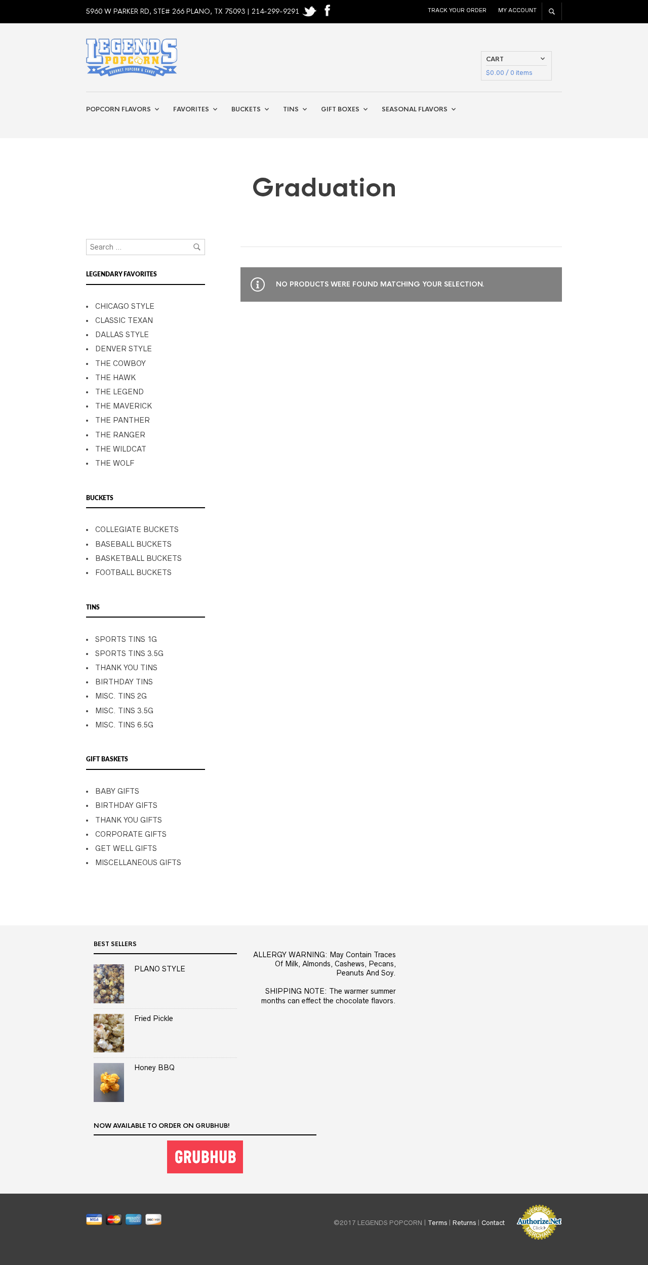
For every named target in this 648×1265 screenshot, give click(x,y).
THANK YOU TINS (126, 668)
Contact (493, 1222)
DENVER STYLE (123, 349)
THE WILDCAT (120, 449)
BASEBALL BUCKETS (133, 544)
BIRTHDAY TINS (124, 682)
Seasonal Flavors (415, 109)
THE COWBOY (120, 363)
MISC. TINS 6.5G (124, 725)
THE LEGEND (119, 392)
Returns (464, 1222)
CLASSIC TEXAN (124, 320)
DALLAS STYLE (122, 335)
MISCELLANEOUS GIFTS (138, 863)
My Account (517, 10)
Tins (291, 109)
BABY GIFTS (117, 791)
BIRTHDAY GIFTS (126, 805)
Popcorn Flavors (118, 109)
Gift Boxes (340, 109)
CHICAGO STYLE (124, 306)
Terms (437, 1222)
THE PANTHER (122, 420)
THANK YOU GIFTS (128, 820)
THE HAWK (115, 378)
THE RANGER (120, 435)
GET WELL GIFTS (126, 848)
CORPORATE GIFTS (131, 834)
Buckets (246, 109)
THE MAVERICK (123, 406)
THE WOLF (114, 463)
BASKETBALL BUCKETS (138, 558)
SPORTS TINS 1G (126, 639)
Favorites (191, 109)
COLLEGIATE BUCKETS (137, 529)
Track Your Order (457, 10)
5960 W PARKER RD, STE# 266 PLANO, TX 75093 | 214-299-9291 (193, 11)
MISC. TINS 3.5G (124, 711)
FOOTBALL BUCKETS (133, 572)
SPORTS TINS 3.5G (129, 653)
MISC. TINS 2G (121, 696)
